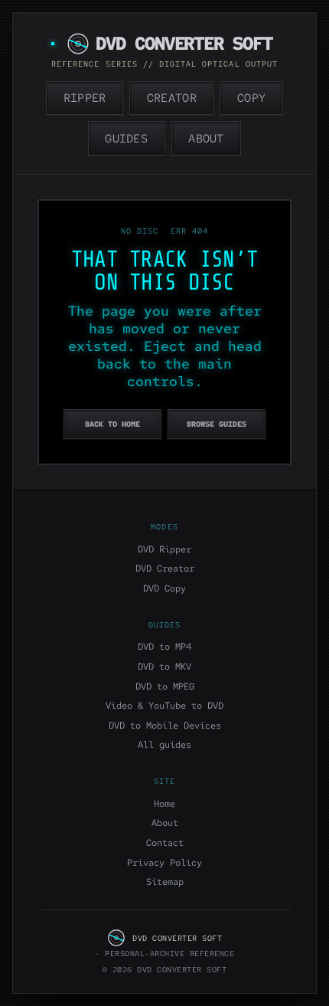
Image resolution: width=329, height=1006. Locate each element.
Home (164, 804)
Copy (251, 98)
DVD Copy (164, 588)
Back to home (112, 424)
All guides (164, 745)
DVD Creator (164, 568)
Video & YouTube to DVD (164, 706)
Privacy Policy (164, 863)
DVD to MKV (164, 666)
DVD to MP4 (164, 647)
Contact (165, 843)
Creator (172, 98)
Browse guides (216, 424)
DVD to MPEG (164, 686)
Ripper (85, 98)
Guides (126, 138)
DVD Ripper (164, 549)
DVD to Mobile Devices (165, 725)
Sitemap (165, 882)
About (206, 138)
